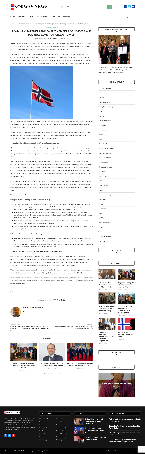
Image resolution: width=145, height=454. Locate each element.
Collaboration (44, 422)
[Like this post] (55, 300)
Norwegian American (105, 167)
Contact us (67, 17)
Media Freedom (104, 144)
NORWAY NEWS (9, 418)
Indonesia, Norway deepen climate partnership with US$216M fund (125, 310)
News (30, 17)
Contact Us (60, 419)
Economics (102, 125)
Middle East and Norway (107, 148)
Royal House (103, 199)
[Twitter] (129, 6)
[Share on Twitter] (59, 300)
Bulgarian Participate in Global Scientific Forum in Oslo (23, 366)
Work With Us (43, 419)
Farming (101, 134)
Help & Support (61, 434)
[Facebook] (125, 6)
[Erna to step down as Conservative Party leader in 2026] (79, 430)
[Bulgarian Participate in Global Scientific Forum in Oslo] (23, 352)
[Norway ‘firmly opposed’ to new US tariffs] (126, 324)
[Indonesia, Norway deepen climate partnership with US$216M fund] (126, 298)
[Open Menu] (133, 6)
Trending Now (60, 439)
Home (12, 17)
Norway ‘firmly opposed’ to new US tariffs (125, 334)
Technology (43, 439)
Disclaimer (55, 17)
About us (21, 17)
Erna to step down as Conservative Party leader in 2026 (95, 430)
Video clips (102, 241)
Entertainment (44, 437)
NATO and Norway (105, 153)
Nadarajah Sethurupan (49, 38)
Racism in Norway (104, 185)
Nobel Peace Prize (105, 158)
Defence (101, 116)
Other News (42, 17)
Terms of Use (60, 431)
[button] (13, 358)
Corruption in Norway (106, 107)
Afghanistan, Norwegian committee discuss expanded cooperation (106, 336)
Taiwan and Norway (105, 236)
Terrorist (102, 232)
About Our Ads (44, 434)
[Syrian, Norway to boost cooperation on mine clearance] (79, 421)
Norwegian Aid (103, 162)
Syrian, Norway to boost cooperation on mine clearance (94, 421)
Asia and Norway (104, 93)
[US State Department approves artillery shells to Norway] (107, 298)
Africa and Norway (105, 88)
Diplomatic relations (25, 24)
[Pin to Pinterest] (61, 300)
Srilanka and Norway (105, 223)
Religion (101, 190)
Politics (101, 181)
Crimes (101, 111)
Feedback (42, 431)
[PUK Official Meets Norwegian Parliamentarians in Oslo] (80, 352)
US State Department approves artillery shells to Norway (107, 309)
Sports (101, 213)
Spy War (101, 218)
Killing (101, 139)
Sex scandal (102, 209)
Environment (103, 130)
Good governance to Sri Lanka (116, 384)
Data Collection (61, 422)
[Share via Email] (64, 300)
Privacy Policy (44, 428)
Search (109, 7)
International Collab (63, 428)
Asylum (101, 97)
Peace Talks (103, 176)
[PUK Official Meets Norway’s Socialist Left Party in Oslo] (107, 274)
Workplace (42, 425)
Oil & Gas (102, 172)
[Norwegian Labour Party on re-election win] (79, 439)
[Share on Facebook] (57, 300)
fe (12, 291)
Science (101, 204)
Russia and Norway (105, 195)
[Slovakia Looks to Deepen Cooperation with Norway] (52, 352)
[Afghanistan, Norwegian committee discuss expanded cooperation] (107, 324)
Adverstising (60, 425)
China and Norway (105, 102)
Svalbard (101, 227)
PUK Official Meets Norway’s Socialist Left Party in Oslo (105, 285)
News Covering (61, 437)
